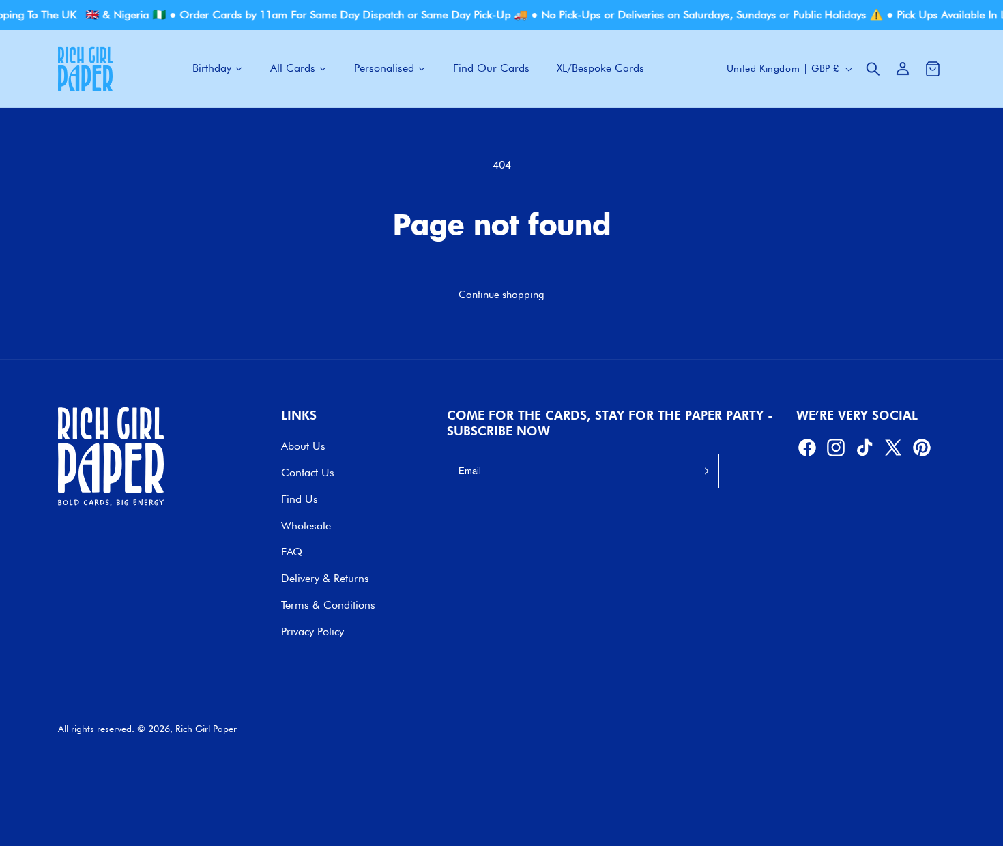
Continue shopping (501, 295)
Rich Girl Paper (206, 728)
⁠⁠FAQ (291, 551)
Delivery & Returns (325, 578)
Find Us (299, 499)
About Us (303, 445)
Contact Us (307, 472)
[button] (873, 69)
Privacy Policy (312, 631)
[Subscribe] (704, 471)
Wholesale (306, 525)
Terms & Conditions (328, 604)
